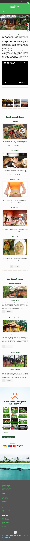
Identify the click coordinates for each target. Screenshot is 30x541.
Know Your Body (5, 486)
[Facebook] (15, 2)
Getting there (5, 523)
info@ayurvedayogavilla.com (20, 1)
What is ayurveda (5, 489)
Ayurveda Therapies (6, 485)
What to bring (5, 525)
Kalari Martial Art (5, 511)
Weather (4, 520)
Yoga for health (5, 497)
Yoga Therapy (5, 498)
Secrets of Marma (6, 510)
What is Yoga (5, 495)
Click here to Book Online (9, 437)
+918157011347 (9, 1)
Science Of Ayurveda (6, 488)
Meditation (4, 501)
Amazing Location (6, 526)
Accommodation (5, 519)
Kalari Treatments (5, 509)
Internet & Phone (5, 522)
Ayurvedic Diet (5, 518)
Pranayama (4, 500)
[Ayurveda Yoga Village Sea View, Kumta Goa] (15, 6)
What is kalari (5, 507)
